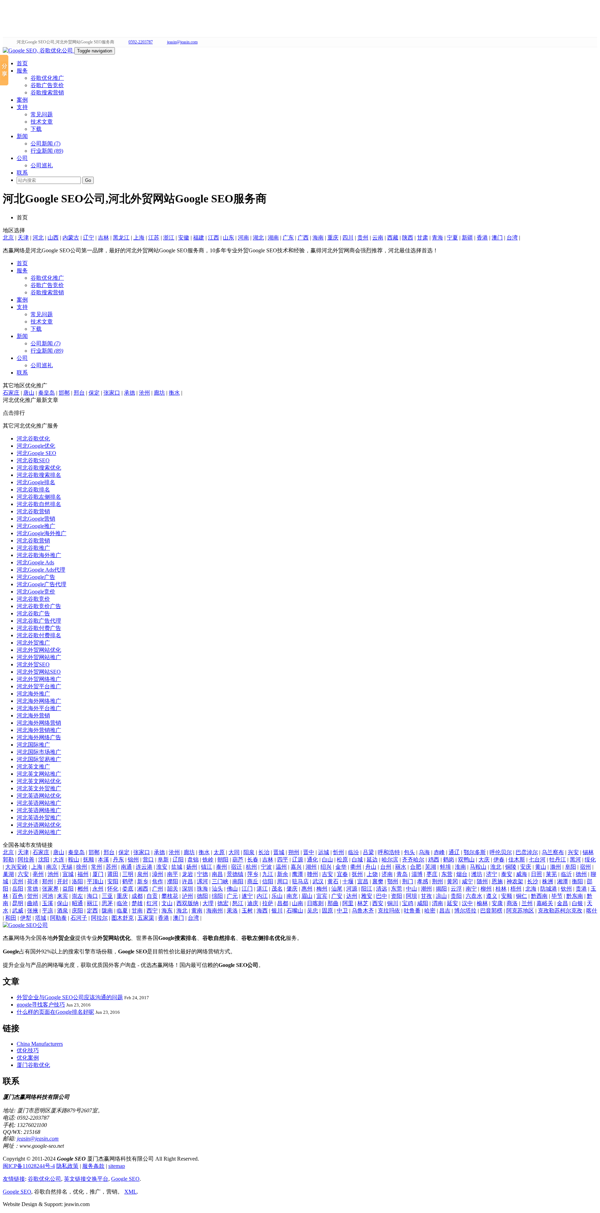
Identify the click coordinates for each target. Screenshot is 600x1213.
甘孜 (426, 896)
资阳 (396, 896)
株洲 (547, 881)
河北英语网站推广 (39, 803)
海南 (318, 238)
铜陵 (510, 867)
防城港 (548, 889)
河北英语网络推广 (39, 810)
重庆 (333, 238)
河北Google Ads (35, 562)
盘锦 (193, 859)
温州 (281, 867)
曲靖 (32, 903)
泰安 (506, 874)
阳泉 (249, 852)
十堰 (347, 881)
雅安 (366, 896)
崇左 (77, 896)
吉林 (103, 238)
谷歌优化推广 (47, 78)
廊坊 (159, 393)
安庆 (525, 867)
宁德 (202, 874)
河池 (47, 896)
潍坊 (476, 874)
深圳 (187, 889)
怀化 (112, 889)
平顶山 (95, 881)
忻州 (338, 852)
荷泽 (32, 881)
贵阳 (456, 896)
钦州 (566, 889)
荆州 (437, 881)
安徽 (183, 238)
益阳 (68, 889)
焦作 (157, 881)
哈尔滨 (390, 859)
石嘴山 (294, 910)
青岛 (402, 874)
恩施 (497, 881)
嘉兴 (296, 867)
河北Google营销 (36, 519)
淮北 (495, 867)
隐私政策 (67, 1166)
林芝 (362, 903)
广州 (157, 889)
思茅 (107, 903)
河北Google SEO (36, 453)
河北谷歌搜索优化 (39, 468)
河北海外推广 (33, 694)
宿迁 (236, 867)
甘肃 (422, 238)
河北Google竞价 (36, 592)
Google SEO (125, 1179)
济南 (387, 874)
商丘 (252, 881)
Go (88, 180)
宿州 (585, 867)
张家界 (50, 889)
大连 (58, 859)
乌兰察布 (553, 852)
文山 (167, 903)
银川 (277, 910)
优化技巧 (28, 1050)
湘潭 (562, 881)
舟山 (370, 867)
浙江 (168, 238)
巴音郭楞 (491, 910)
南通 (126, 867)
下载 (36, 129)
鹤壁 (127, 881)
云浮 (456, 889)
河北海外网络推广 (39, 701)
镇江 (206, 867)
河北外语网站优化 (39, 825)
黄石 (333, 881)
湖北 (258, 238)
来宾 (62, 896)
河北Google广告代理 (41, 584)
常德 (32, 889)
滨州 (17, 881)
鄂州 (392, 881)
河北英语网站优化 (39, 796)
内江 (262, 896)
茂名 (277, 889)
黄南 (196, 910)
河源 (351, 889)
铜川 (392, 903)
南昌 (217, 874)
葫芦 (237, 859)
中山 (411, 889)
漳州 (157, 874)
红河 (152, 903)
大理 (208, 903)
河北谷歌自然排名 (39, 504)
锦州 (133, 859)
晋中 (308, 852)
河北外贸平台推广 (39, 686)
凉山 (441, 896)
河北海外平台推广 (39, 708)
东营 (446, 874)
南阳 (237, 881)
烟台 (461, 874)
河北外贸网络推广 (39, 679)
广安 (336, 896)
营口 (148, 859)
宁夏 (452, 238)
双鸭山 (466, 859)
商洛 (512, 903)
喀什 (591, 910)
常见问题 (42, 114)
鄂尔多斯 (475, 852)
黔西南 (539, 896)
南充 (292, 896)
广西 (303, 238)
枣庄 (432, 874)
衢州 (355, 867)
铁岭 (208, 859)
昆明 (17, 903)
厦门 (97, 874)
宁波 (266, 867)
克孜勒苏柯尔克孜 (560, 910)
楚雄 (137, 903)
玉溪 (47, 903)
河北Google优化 (36, 446)
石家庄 (11, 393)
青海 (437, 238)
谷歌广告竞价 (47, 85)
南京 (51, 867)
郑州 (47, 881)
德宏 (222, 903)
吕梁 (368, 852)
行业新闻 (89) (47, 151)
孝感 (422, 881)
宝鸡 (407, 903)
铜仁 (521, 896)
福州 (83, 874)
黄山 (540, 867)
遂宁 (247, 896)
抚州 (357, 874)
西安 (377, 903)
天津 (23, 238)
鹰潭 (297, 874)
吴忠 (312, 910)
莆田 (112, 874)
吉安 (327, 874)
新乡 (142, 881)
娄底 (127, 889)
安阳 (112, 881)
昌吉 (444, 910)
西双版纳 (187, 903)
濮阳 (172, 881)
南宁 (471, 889)
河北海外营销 (33, 715)
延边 (372, 859)
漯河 (202, 881)
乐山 (277, 896)
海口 (92, 896)
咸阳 (422, 903)
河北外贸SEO (33, 664)
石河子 (78, 918)
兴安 (573, 852)
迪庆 (252, 903)
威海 (521, 874)
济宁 (491, 874)
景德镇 (235, 874)
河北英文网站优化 (39, 781)
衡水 (174, 393)
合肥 (415, 867)
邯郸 (64, 393)
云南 (377, 238)
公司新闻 (45, 343)
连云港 (144, 867)
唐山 (28, 393)
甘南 (137, 910)
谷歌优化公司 (44, 1179)
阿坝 (411, 896)
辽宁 (88, 238)
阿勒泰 (58, 918)
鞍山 (73, 859)
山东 (228, 238)
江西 (213, 238)
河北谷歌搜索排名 (39, 475)
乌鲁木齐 (363, 910)
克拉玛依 (389, 910)
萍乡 (252, 874)
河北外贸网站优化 (39, 650)
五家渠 (146, 918)
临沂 (566, 874)
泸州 (187, 896)
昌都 (282, 903)
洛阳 (77, 881)
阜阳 (570, 867)
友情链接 (14, 1179)
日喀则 (315, 903)
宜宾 (321, 896)
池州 (53, 874)
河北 (38, 238)
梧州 (516, 889)
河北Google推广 (36, 526)
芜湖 (430, 867)
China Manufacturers (40, 1044)
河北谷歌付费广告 (39, 628)
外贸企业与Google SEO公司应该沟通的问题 (70, 997)
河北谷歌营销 (33, 511)
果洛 (232, 910)
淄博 (417, 874)
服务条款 (93, 1166)
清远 (381, 889)
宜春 (342, 874)
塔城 (40, 918)
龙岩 (187, 874)
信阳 (267, 881)
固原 (327, 910)
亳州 (38, 874)
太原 (219, 852)
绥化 (590, 859)
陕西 (407, 238)
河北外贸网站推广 (39, 657)
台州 (385, 867)
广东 (288, 238)
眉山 (306, 896)
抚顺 (88, 859)
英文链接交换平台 (86, 1179)
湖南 (273, 238)
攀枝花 (169, 896)
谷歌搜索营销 (47, 92)
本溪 (103, 859)
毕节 (556, 896)
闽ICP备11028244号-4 (29, 1166)
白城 (357, 859)
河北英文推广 (33, 766)
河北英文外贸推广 (39, 788)
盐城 (176, 867)
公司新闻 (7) (45, 143)
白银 (577, 903)
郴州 (83, 889)
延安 (452, 903)
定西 (92, 910)
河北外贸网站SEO (39, 672)
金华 (341, 867)
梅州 (321, 889)
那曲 (333, 903)
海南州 (214, 910)
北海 (530, 889)
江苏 (153, 238)
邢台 (79, 393)
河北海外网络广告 (39, 737)
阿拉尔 (99, 918)
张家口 (111, 393)
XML (130, 1192)
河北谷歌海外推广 (39, 555)
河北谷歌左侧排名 (39, 497)
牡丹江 (557, 859)
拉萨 (267, 903)
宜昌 (362, 881)
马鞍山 (478, 867)
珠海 (202, 889)
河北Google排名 (36, 482)
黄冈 (452, 881)
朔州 (293, 852)
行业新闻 (47, 351)
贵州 (362, 238)
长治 (263, 852)
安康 (497, 903)
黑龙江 (121, 238)
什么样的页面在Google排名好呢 (55, 1012)
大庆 (484, 859)
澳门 (497, 238)
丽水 (400, 867)
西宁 (152, 910)
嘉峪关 (544, 903)
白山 (327, 859)
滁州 (555, 867)
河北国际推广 (33, 745)
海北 (182, 910)
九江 (267, 874)
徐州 (81, 867)
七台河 (537, 859)
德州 (581, 874)
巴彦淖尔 (527, 852)
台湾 (512, 238)
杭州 (251, 867)
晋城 (278, 852)
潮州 (426, 889)
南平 (172, 874)
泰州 (221, 867)
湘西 (142, 889)
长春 (252, 859)
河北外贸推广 (33, 643)
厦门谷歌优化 (33, 1065)
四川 (347, 238)
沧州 (144, 393)
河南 (243, 238)
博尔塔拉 (465, 910)
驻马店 (300, 881)
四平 (282, 859)
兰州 (527, 903)
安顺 (506, 896)
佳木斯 (516, 859)
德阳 (202, 896)
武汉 (318, 881)
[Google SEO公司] (25, 925)
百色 (17, 896)
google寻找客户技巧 (41, 1005)
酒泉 (62, 910)
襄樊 (377, 881)
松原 (342, 859)
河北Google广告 (36, 577)
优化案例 (28, 1058)
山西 (53, 238)
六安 (23, 874)
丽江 (92, 903)
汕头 (217, 889)
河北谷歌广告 (33, 613)
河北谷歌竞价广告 (39, 606)
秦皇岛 (46, 393)
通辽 (454, 852)
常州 (96, 867)
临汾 (353, 852)
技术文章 (42, 122)
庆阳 (77, 910)
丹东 (118, 859)
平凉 (47, 910)
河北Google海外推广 (41, 533)
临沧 (122, 903)
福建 (198, 238)
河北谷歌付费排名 (39, 635)
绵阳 (217, 896)
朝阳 (222, 859)
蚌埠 (445, 867)
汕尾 (336, 889)
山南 (297, 903)
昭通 (77, 903)
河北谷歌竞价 (33, 599)
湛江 (262, 889)
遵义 (491, 896)
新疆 (467, 238)
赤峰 (439, 852)
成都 (137, 896)
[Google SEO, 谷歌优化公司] (38, 50)
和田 (10, 918)
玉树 (247, 910)
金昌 (562, 903)
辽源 (297, 859)
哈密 (429, 910)
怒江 (237, 903)
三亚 (107, 896)
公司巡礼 (42, 165)
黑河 (575, 859)
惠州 (306, 889)
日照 (536, 874)
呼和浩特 (389, 852)
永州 (97, 889)
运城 (323, 852)
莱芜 (551, 874)
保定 (94, 393)
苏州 (111, 867)
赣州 (312, 874)
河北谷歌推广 (33, 548)
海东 (167, 910)
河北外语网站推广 (39, 832)
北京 (8, 238)
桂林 (501, 889)
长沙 (532, 881)
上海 (138, 238)
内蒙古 (70, 238)
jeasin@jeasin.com (182, 42)
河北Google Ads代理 (41, 570)
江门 (247, 889)
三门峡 (220, 881)
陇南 (107, 910)
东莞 (396, 889)
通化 (312, 859)
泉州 (142, 874)
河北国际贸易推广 (39, 759)
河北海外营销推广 (39, 730)
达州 (351, 896)
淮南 (460, 867)
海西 (262, 910)
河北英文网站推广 (39, 774)
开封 (62, 881)
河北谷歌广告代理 (39, 621)
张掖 (32, 910)
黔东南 (574, 896)
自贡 (152, 896)
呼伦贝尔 (501, 852)
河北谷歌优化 (33, 438)
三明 (127, 874)
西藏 (392, 238)
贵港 (581, 889)
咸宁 (467, 881)
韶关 (172, 889)
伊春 (499, 859)
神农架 (515, 881)
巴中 (381, 896)
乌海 (424, 852)
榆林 (482, 903)
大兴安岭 (16, 867)
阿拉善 (26, 859)
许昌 (187, 881)
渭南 (437, 903)
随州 (482, 881)
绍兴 (326, 867)
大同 (234, 852)
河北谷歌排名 (33, 489)
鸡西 (433, 859)
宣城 (68, 874)
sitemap (116, 1166)
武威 (17, 910)
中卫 (342, 910)
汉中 (467, 903)
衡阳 (577, 881)
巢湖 (8, 874)
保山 (62, 903)
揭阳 (441, 889)
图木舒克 (122, 918)
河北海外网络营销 (39, 723)
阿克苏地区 (520, 910)
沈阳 (43, 859)
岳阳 (17, 889)
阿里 (347, 903)
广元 (232, 896)
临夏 (122, 910)
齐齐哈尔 (413, 859)
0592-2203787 (140, 42)
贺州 (32, 896)
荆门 (407, 881)
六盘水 (474, 896)
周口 (282, 881)
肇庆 (292, 889)
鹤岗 (448, 859)
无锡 (66, 867)
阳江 (366, 889)
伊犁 (25, 918)
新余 (282, 874)
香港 (482, 238)
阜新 (163, 859)
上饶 (372, 874)
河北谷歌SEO (33, 460)
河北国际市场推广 (39, 752)
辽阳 (178, 859)
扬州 (191, 867)
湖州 (311, 867)
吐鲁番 (412, 910)
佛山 (232, 889)
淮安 (161, 867)
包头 (409, 852)
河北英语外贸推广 (39, 817)
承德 (129, 393)
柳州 (486, 889)
